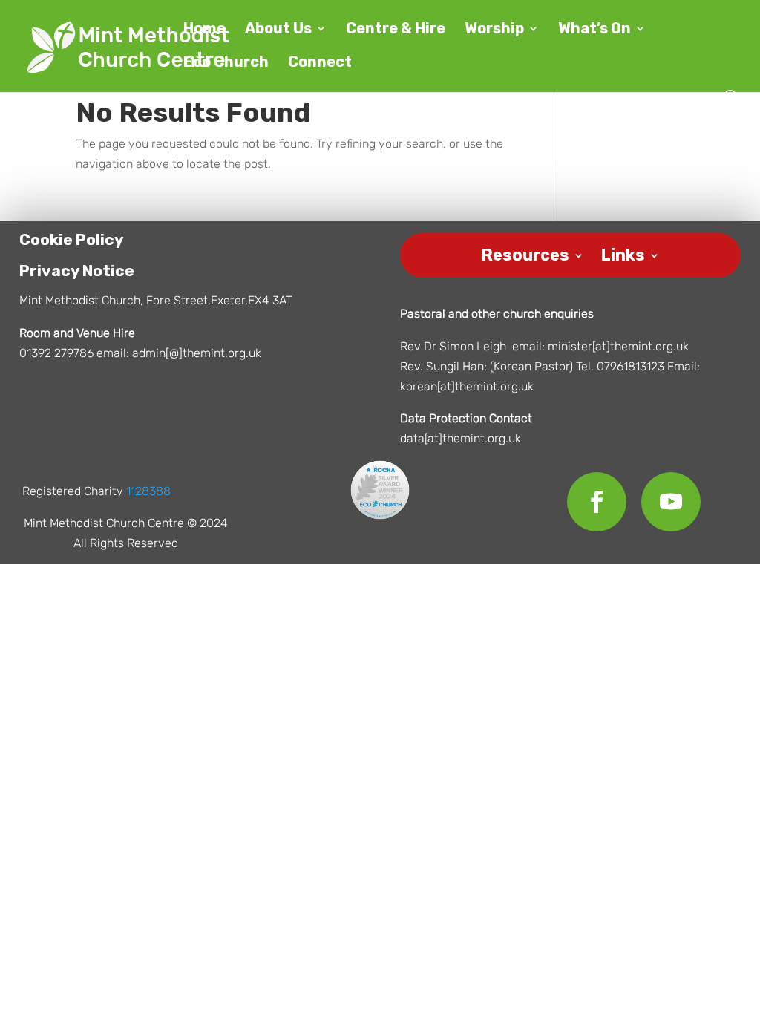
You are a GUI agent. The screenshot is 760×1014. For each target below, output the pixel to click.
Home (204, 30)
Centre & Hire (395, 30)
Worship (494, 30)
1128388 (148, 491)
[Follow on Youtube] (671, 501)
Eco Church (226, 63)
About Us (278, 30)
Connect (320, 63)
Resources (525, 253)
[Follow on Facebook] (596, 501)
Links (622, 253)
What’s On (594, 30)
